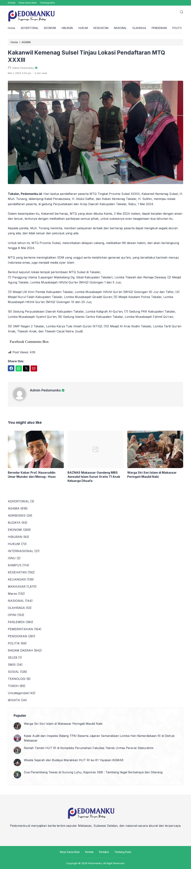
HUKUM (83, 28)
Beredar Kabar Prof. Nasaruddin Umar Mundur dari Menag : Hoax (32, 475)
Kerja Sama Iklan (28, 2)
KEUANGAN (17, 579)
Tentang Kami (47, 2)
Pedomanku (95, 863)
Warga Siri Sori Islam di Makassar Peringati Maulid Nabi (152, 475)
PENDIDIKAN (159, 28)
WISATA (14, 700)
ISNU (12, 558)
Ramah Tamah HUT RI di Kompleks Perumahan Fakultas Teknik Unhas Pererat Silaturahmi (88, 748)
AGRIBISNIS (17, 515)
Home (11, 28)
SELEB (12, 657)
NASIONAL (120, 28)
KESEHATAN (100, 28)
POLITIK (177, 28)
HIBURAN (67, 28)
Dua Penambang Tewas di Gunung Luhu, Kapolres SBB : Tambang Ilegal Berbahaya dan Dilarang (93, 772)
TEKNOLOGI (17, 679)
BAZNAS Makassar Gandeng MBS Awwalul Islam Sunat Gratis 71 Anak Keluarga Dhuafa (94, 477)
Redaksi (104, 851)
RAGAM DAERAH (20, 650)
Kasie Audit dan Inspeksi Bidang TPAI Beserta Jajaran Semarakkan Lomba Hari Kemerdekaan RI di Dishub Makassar (99, 738)
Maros (12, 593)
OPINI (12, 615)
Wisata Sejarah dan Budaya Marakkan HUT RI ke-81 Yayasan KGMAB (73, 760)
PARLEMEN (16, 622)
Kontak (11, 2)
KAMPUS (14, 565)
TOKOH (13, 686)
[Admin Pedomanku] (21, 398)
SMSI (12, 664)
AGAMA (13, 508)
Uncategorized (18, 693)
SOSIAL (13, 672)
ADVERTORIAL (29, 28)
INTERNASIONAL (20, 551)
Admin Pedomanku (45, 390)
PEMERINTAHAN (20, 629)
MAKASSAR (17, 586)
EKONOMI (50, 28)
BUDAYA (14, 522)
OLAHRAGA (139, 28)
